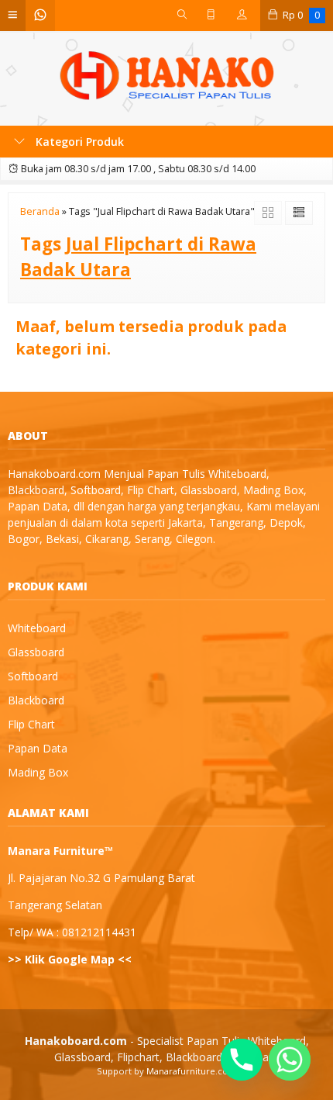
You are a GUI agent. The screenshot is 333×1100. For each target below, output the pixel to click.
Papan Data (37, 748)
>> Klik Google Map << (70, 959)
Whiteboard (37, 628)
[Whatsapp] (290, 1060)
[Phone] (242, 1060)
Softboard (33, 676)
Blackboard (36, 700)
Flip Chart (31, 724)
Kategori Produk (78, 141)
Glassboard (36, 652)
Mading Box (38, 772)
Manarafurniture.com (191, 1071)
